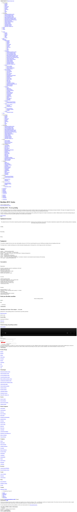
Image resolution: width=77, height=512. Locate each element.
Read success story (3, 313)
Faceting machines (8, 23)
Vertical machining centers (9, 15)
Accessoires (4, 192)
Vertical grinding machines (9, 21)
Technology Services (8, 25)
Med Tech (8, 80)
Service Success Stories (10, 67)
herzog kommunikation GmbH (10, 499)
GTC (3, 495)
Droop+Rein (7, 6)
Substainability (9, 96)
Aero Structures (9, 71)
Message (1, 340)
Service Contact (7, 140)
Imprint (4, 492)
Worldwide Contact (10, 112)
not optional (2, 508)
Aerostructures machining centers (10, 18)
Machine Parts (9, 78)
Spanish (6, 37)
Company (6, 86)
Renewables (9, 74)
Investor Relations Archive (11, 102)
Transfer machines (8, 22)
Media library (9, 88)
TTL (5, 12)
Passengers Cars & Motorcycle (12, 83)
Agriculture (6, 156)
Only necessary (15, 506)
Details (10, 506)
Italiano (6, 35)
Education (8, 105)
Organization (9, 94)
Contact (4, 29)
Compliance (9, 95)
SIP (5, 10)
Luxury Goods (9, 79)
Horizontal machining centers (9, 14)
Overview (4, 189)
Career (4, 28)
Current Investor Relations (11, 101)
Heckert (6, 8)
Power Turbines (9, 73)
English (4, 31)
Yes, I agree (3, 506)
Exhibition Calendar (10, 109)
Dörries (6, 5)
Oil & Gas (8, 72)
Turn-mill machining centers (11, 54)
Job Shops (8, 77)
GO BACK (4, 188)
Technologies (7, 50)
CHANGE (7, 506)
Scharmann (6, 9)
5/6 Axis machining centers (11, 53)
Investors (6, 100)
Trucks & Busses (9, 85)
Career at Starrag (9, 104)
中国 (5, 36)
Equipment (4, 191)
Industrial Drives (9, 76)
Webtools (4, 496)
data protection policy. (33, 504)
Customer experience (10, 90)
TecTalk (8, 110)
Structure (4, 190)
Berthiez (6, 3)
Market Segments (7, 69)
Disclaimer (4, 494)
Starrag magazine (9, 89)
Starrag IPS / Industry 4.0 (9, 26)
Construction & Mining (10, 82)
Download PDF (3, 306)
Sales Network (7, 172)
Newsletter (8, 91)
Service (4, 27)
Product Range (7, 40)
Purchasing (6, 173)
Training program (9, 68)
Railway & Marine (10, 84)
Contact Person (9, 106)
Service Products (9, 66)
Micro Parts (6, 155)
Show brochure (3, 326)
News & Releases (10, 108)
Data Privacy (5, 493)
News (6, 107)
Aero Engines (9, 70)
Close (2, 336)
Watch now (2, 320)
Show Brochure (3, 215)
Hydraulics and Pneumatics (11, 75)
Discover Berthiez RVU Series (5, 205)
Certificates (8, 99)
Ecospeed (6, 7)
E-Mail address (2, 338)
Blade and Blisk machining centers (10, 17)
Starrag (6, 11)
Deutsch (6, 33)
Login (4, 113)
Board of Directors (10, 92)
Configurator (5, 193)
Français (6, 34)
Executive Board (9, 93)
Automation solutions (8, 24)
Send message (3, 347)
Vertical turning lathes (8, 20)
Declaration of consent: (5, 344)
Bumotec (6, 4)
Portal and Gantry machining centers (11, 19)
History (8, 97)
